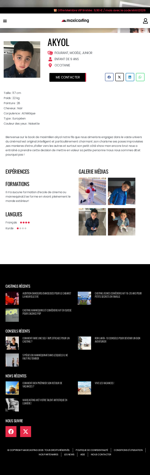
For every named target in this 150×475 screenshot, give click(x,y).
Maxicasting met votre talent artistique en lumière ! (44, 401)
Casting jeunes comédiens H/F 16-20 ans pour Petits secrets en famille (118, 294)
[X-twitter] (25, 431)
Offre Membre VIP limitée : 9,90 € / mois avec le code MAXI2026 (101, 10)
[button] (5, 21)
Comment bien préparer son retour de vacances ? (42, 384)
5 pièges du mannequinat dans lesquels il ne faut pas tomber (45, 356)
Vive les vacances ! (104, 383)
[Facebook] (10, 431)
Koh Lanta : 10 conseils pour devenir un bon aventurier (117, 339)
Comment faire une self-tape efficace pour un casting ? (46, 339)
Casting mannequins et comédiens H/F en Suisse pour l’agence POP (47, 311)
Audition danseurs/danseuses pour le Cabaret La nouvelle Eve (46, 294)
